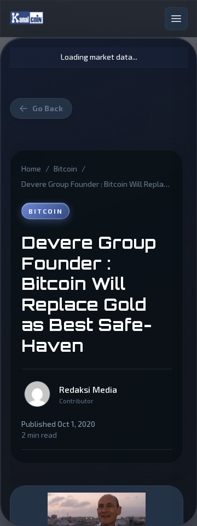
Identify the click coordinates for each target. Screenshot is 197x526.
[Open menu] (176, 18)
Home (31, 168)
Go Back (47, 108)
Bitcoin (65, 168)
